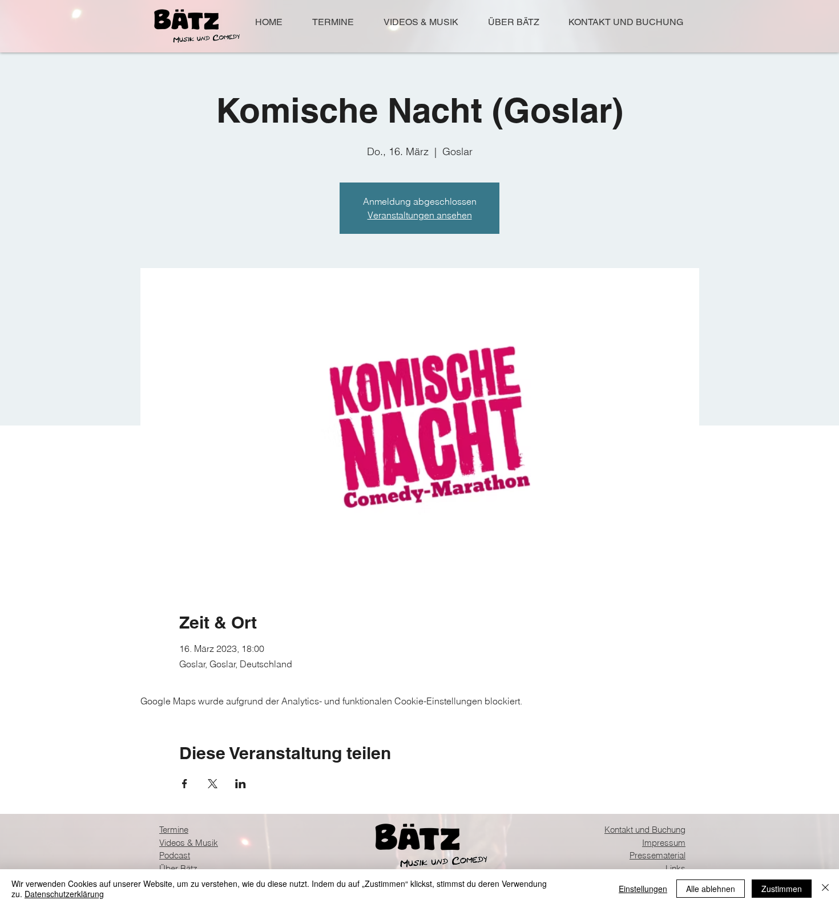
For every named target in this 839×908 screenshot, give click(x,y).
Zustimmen (781, 888)
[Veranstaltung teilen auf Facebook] (184, 783)
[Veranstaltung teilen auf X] (212, 783)
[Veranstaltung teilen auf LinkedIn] (240, 783)
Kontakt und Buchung (644, 829)
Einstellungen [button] (643, 888)
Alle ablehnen (710, 888)
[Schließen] (825, 888)
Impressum (663, 842)
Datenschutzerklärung (64, 893)
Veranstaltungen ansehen (420, 215)
